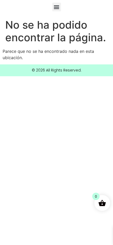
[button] (56, 7)
